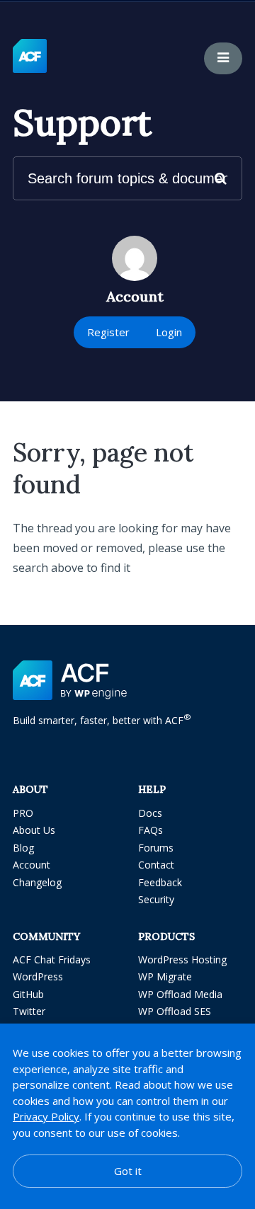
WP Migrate (165, 976)
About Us (34, 830)
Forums (156, 847)
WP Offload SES (174, 1011)
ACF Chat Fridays (52, 959)
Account (31, 864)
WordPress (38, 976)
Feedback (160, 882)
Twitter (29, 1011)
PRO (23, 813)
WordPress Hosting (182, 959)
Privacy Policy (46, 1116)
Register (108, 332)
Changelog (37, 882)
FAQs (150, 830)
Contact (156, 864)
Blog (23, 847)
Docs (150, 813)
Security (156, 899)
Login (169, 332)
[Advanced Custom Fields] (29, 56)
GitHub (28, 994)
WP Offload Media (180, 994)
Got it (128, 1171)
